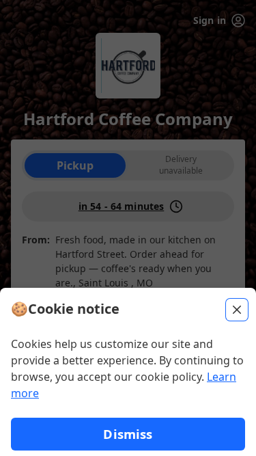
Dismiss (127, 433)
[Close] (237, 310)
